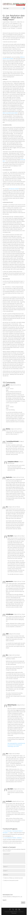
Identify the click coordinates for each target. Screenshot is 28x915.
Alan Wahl (10, 536)
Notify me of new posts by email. (11, 880)
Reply (23, 424)
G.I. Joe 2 (6, 23)
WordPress (14, 913)
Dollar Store (19, 22)
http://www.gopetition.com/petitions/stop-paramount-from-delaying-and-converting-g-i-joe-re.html (16, 745)
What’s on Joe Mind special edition (10, 113)
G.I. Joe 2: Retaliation (13, 23)
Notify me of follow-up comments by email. (13, 878)
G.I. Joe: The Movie (11, 28)
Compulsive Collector (13, 461)
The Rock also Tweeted (14, 188)
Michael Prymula (12, 705)
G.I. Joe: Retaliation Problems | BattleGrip (13, 837)
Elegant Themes (13, 911)
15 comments (19, 28)
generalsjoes (7, 22)
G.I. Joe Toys (12, 25)
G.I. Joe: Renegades (14, 26)
